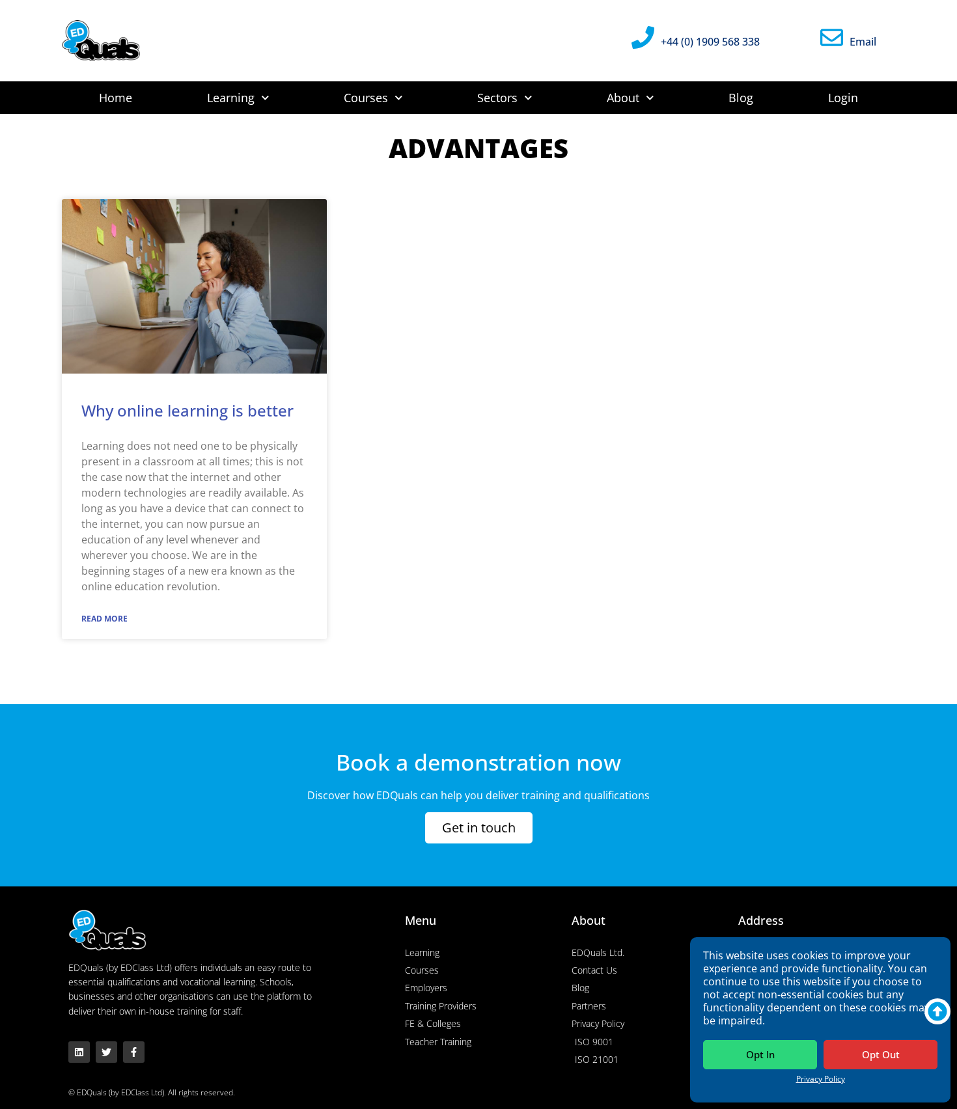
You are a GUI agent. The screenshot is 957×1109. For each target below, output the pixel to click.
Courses (366, 97)
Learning (231, 97)
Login (843, 97)
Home (115, 97)
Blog (740, 97)
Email (863, 41)
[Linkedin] (79, 1052)
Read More (104, 618)
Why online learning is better (187, 410)
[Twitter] (106, 1052)
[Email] (831, 37)
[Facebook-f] (134, 1052)
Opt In (760, 1054)
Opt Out (881, 1054)
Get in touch (479, 827)
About (623, 97)
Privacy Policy (820, 1078)
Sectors (497, 97)
